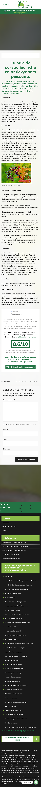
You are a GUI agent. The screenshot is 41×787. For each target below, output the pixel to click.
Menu (7, 4)
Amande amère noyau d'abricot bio (16, 685)
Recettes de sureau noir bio (11, 558)
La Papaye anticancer (12, 639)
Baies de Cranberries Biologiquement (17, 614)
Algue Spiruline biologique (13, 652)
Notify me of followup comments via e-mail (20, 425)
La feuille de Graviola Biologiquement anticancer (20, 581)
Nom (5, 430)
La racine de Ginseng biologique (15, 635)
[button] (4, 55)
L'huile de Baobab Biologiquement (16, 602)
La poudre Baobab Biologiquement (16, 589)
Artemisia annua (10, 706)
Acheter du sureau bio (9, 527)
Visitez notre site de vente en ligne (17, 739)
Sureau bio (5, 523)
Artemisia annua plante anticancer (16, 656)
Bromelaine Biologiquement (14, 689)
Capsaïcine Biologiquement (14, 715)
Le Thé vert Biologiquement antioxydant (18, 623)
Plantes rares (9, 577)
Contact (4, 530)
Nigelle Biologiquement (12, 681)
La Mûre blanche (10, 597)
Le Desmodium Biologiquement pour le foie (19, 643)
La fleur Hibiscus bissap (12, 610)
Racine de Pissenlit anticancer (14, 669)
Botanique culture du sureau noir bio (14, 550)
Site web (6, 449)
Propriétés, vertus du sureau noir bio (20, 381)
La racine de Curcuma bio (13, 631)
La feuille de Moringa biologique (15, 648)
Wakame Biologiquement (13, 694)
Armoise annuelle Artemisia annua (16, 702)
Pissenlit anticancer (11, 698)
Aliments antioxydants (12, 660)
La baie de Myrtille (11, 627)
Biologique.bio (20, 12)
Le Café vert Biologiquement (14, 618)
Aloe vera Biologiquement (13, 664)
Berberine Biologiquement (13, 710)
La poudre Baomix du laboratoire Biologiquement (21, 727)
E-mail (6, 439)
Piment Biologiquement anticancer (16, 719)
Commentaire (9, 400)
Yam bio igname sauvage (13, 673)
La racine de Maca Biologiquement (16, 606)
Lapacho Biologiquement (13, 677)
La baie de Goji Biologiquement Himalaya (18, 585)
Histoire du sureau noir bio (10, 554)
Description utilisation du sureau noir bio (15, 546)
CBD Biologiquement (11, 723)
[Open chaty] (36, 782)
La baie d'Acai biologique (13, 593)
